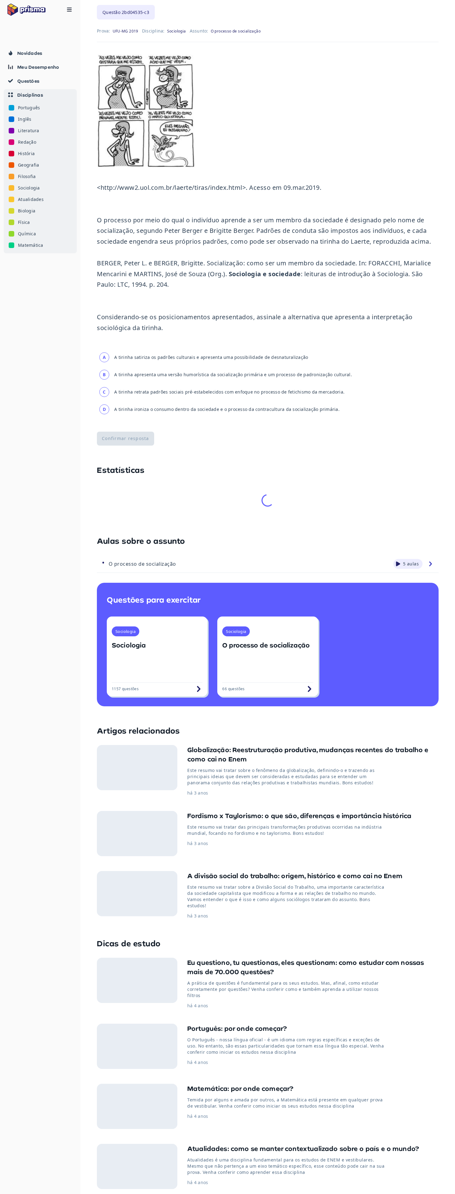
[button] (40, 171)
